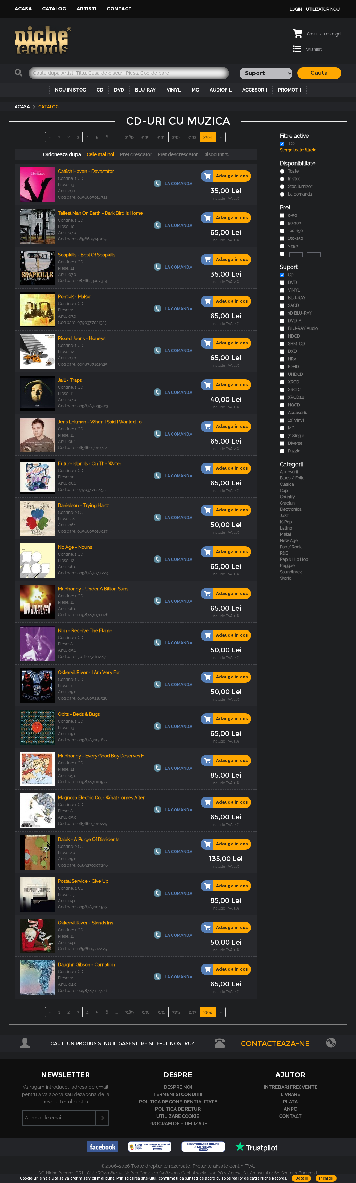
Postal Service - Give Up (83, 881)
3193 (192, 137)
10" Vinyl (296, 420)
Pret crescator (136, 154)
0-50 (292, 215)
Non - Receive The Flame (85, 630)
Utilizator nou (323, 9)
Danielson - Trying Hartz (83, 505)
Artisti (86, 9)
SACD (293, 305)
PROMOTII (289, 90)
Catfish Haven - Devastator (86, 171)
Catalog (54, 9)
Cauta (319, 73)
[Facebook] (103, 1150)
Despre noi (178, 1087)
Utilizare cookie (177, 1116)
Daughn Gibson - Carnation (86, 964)
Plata (290, 1101)
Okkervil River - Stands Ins (85, 923)
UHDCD (295, 374)
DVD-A (294, 320)
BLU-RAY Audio (303, 328)
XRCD (293, 382)
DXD (292, 351)
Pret (285, 207)
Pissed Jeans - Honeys (81, 338)
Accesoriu (297, 412)
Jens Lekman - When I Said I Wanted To (100, 421)
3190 (145, 137)
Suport (289, 267)
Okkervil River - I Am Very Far (89, 672)
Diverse (295, 443)
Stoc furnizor (300, 186)
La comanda (300, 194)
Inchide (326, 1178)
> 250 (293, 246)
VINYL (174, 90)
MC (195, 90)
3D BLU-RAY (300, 313)
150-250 (295, 238)
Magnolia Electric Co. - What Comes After (101, 797)
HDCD (294, 336)
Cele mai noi (100, 154)
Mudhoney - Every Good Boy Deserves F (101, 756)
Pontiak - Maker (74, 296)
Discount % (216, 154)
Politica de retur (178, 1109)
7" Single (296, 435)
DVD (119, 90)
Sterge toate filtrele (298, 150)
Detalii (301, 1178)
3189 (129, 137)
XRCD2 (294, 389)
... (116, 137)
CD (100, 90)
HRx (292, 359)
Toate (293, 171)
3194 (207, 137)
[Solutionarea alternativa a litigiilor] (150, 1150)
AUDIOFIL (221, 90)
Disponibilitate (297, 163)
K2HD (293, 366)
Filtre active (294, 136)
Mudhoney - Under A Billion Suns (93, 589)
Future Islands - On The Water (89, 463)
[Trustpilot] (256, 1150)
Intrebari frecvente (290, 1087)
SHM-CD (296, 343)
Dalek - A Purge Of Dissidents (88, 839)
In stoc (294, 178)
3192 (176, 137)
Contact (119, 9)
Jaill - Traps (70, 380)
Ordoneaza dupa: (62, 154)
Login (296, 9)
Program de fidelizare (177, 1123)
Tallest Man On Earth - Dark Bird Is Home (100, 213)
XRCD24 (296, 397)
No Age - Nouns (75, 547)
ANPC (290, 1109)
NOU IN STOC (70, 90)
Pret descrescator (177, 154)
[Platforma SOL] (203, 1150)
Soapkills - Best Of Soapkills (86, 254)
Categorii (291, 464)
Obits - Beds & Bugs (79, 714)
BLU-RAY (145, 90)
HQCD (294, 405)
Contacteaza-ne (275, 1043)
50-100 (294, 223)
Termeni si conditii (177, 1094)
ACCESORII (254, 90)
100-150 (295, 230)
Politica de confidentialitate (178, 1101)
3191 (161, 137)
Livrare (290, 1094)
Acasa (23, 9)
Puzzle (294, 450)
